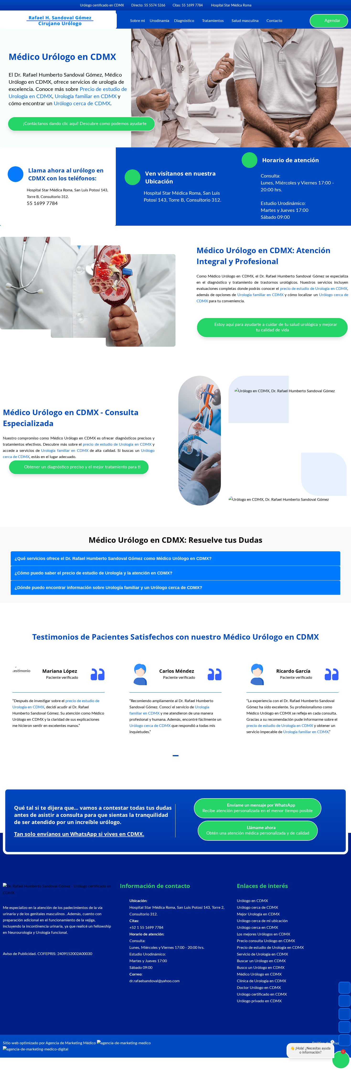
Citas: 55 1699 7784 (188, 5)
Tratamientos (213, 21)
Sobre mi (137, 21)
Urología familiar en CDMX (86, 96)
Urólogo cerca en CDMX (257, 927)
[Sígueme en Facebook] (257, 5)
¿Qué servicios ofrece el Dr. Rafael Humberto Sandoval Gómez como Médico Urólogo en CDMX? (113, 558)
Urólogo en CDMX (252, 901)
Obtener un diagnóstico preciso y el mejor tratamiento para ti (81, 467)
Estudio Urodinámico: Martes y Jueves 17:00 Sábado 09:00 (284, 210)
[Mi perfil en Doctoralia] (273, 5)
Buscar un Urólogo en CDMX (261, 961)
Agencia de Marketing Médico (71, 1043)
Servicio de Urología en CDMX (262, 954)
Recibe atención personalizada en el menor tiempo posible (257, 808)
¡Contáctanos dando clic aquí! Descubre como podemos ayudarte (84, 124)
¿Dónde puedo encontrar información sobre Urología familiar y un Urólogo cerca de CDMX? (108, 587)
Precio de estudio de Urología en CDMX (270, 948)
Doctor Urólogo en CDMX (259, 988)
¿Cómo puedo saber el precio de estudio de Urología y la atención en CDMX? (93, 573)
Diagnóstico (184, 21)
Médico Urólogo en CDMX (259, 974)
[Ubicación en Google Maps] (345, 1027)
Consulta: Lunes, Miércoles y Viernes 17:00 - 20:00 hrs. (297, 183)
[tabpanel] (58, 696)
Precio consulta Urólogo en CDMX (266, 941)
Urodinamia (159, 21)
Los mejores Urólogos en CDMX (263, 934)
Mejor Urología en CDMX (258, 914)
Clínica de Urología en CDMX (261, 981)
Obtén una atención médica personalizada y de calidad (257, 830)
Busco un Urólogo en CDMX (260, 968)
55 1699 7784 (42, 203)
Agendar (332, 21)
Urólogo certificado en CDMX (262, 994)
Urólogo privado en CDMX (259, 1001)
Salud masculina (245, 21)
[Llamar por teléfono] (345, 1040)
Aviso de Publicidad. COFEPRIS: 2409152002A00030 (47, 954)
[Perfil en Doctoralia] (345, 1014)
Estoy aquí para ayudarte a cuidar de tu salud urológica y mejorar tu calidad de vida (275, 327)
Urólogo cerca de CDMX (82, 103)
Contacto (274, 21)
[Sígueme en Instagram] (264, 5)
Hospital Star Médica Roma (230, 5)
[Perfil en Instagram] (345, 1001)
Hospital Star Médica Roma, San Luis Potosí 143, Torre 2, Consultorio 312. (176, 907)
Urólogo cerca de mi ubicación (262, 921)
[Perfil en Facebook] (345, 988)
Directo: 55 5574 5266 (148, 5)
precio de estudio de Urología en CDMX (313, 289)
